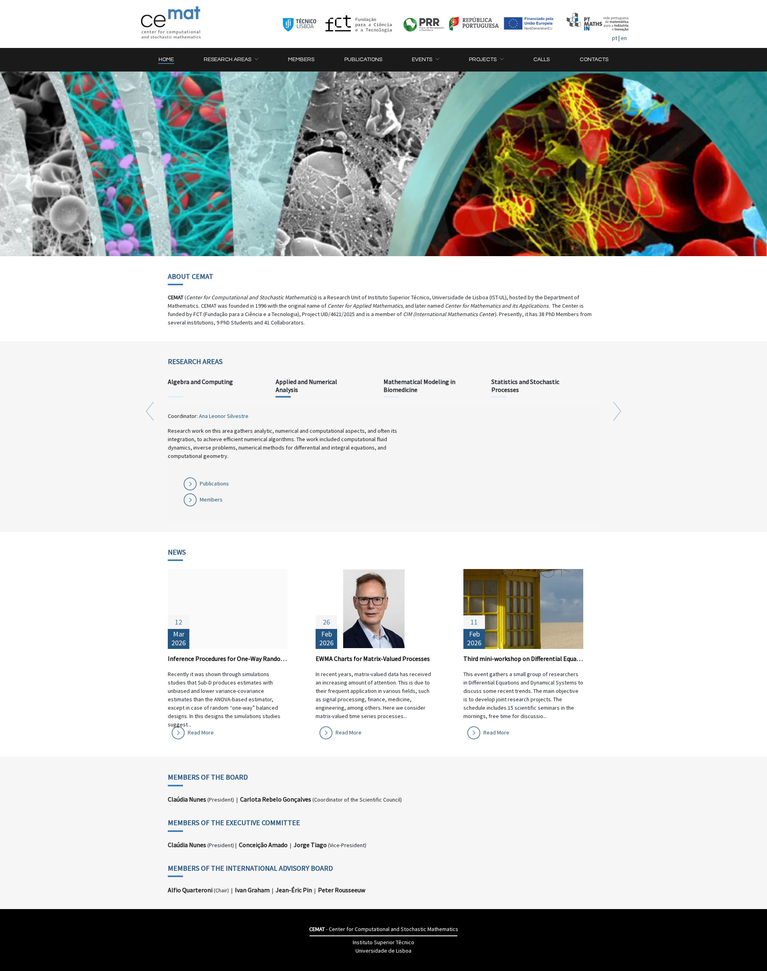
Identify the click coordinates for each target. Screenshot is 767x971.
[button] (231, 59)
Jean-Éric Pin (294, 890)
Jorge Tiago (310, 845)
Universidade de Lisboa (383, 950)
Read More (201, 732)
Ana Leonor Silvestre (223, 416)
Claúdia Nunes (187, 799)
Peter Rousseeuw (341, 890)
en (624, 38)
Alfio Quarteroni (190, 890)
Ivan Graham (252, 890)
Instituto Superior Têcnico (383, 942)
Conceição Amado (263, 845)
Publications (214, 483)
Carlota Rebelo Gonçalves (275, 799)
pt (614, 38)
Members (211, 499)
